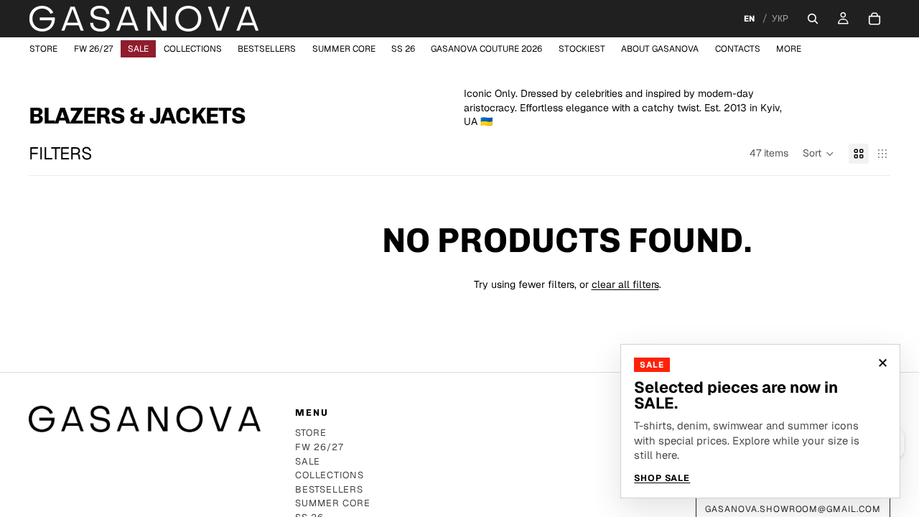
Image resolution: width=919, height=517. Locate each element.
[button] (818, 153)
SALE (307, 462)
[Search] (813, 18)
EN (749, 19)
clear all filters (625, 284)
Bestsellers (329, 490)
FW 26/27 (319, 447)
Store (311, 433)
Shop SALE (662, 478)
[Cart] (874, 18)
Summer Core (332, 503)
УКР (780, 19)
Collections (329, 475)
